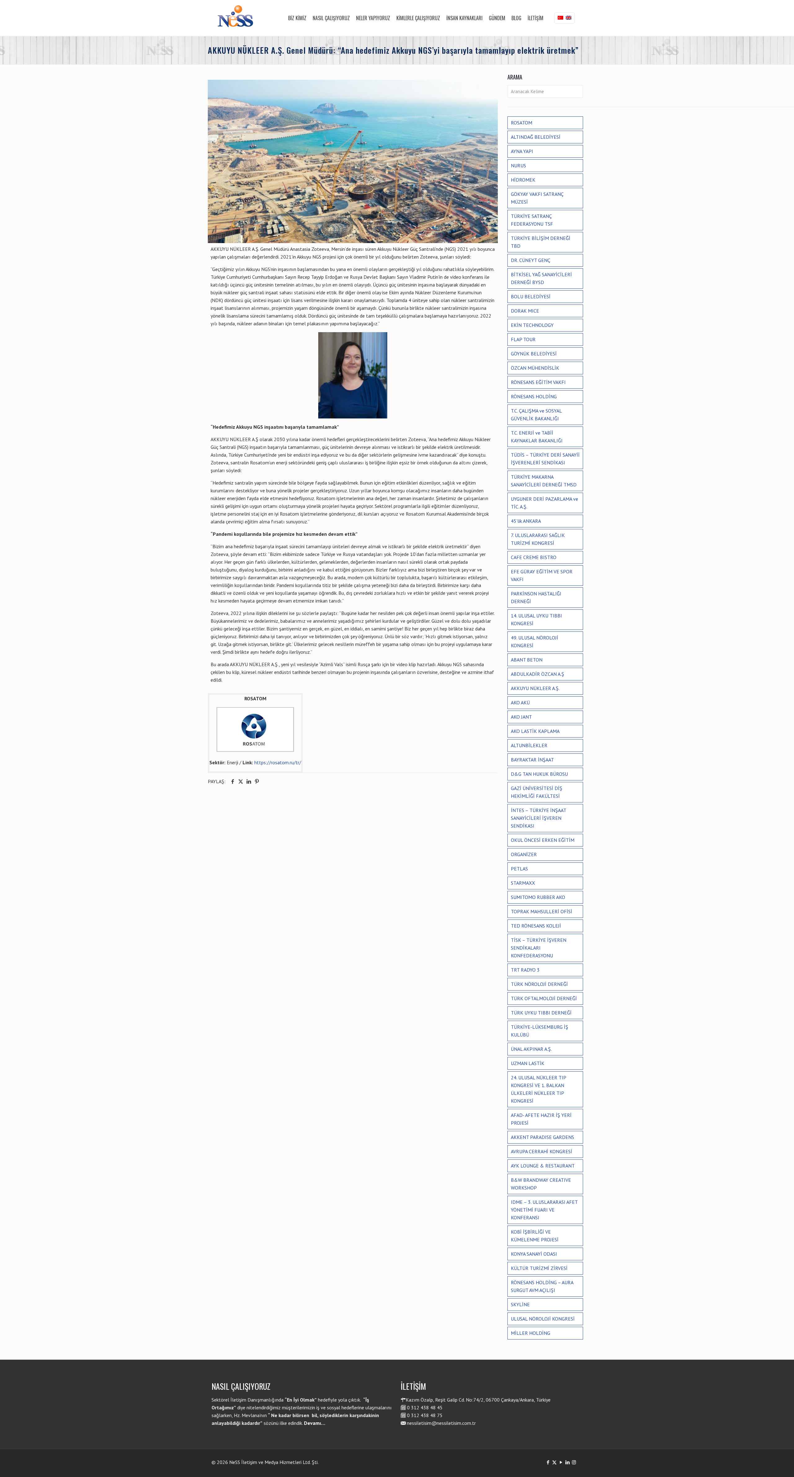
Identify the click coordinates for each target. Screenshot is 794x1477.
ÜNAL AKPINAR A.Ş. (531, 1049)
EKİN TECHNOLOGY (532, 325)
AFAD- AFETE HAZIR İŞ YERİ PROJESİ (541, 1119)
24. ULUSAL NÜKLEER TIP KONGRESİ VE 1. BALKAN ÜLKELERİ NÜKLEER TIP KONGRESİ (538, 1089)
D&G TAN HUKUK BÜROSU (539, 774)
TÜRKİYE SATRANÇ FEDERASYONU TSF (532, 220)
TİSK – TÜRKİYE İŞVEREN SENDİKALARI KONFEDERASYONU (538, 948)
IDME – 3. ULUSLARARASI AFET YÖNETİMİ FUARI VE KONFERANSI (544, 1210)
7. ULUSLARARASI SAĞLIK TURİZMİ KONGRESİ (538, 539)
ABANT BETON (526, 660)
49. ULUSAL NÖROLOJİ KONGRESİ (534, 641)
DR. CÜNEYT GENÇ (530, 260)
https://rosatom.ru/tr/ (277, 762)
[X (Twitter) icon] (554, 1462)
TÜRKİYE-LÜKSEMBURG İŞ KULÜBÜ (539, 1031)
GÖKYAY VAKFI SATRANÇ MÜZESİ (537, 198)
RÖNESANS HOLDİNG (534, 396)
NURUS (518, 165)
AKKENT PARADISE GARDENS (542, 1137)
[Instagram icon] (574, 1462)
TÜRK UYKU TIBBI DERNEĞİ (541, 1013)
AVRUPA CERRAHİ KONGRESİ (541, 1151)
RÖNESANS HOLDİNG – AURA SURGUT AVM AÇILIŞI (542, 1286)
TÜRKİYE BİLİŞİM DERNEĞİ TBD (540, 242)
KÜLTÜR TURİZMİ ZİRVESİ (539, 1268)
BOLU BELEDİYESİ (531, 296)
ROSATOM (521, 123)
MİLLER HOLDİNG (530, 1333)
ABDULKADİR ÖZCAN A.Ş (537, 674)
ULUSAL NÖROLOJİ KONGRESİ (543, 1319)
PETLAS (519, 868)
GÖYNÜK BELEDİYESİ (534, 353)
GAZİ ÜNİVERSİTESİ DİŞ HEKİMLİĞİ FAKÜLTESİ (536, 792)
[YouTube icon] (561, 1462)
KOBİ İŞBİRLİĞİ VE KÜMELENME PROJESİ (535, 1236)
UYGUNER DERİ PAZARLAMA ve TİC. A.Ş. (544, 503)
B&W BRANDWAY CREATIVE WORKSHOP (541, 1184)
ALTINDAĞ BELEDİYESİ (535, 137)
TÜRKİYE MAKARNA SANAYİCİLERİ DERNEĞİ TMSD (544, 481)
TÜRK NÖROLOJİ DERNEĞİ (539, 984)
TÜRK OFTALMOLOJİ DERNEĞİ (544, 998)
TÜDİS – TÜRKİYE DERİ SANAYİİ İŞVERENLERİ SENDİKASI (545, 459)
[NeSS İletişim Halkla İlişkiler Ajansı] (235, 18)
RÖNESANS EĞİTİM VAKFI (538, 382)
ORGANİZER (524, 854)
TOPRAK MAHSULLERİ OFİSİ (541, 911)
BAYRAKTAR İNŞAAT (532, 760)
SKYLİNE (520, 1304)
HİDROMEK (523, 180)
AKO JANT (521, 717)
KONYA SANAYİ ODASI (534, 1254)
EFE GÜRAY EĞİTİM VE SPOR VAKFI (542, 575)
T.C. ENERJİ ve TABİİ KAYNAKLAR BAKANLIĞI (537, 437)
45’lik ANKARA (526, 521)
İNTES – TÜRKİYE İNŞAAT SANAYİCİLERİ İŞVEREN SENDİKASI (538, 818)
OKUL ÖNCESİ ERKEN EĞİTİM (542, 840)
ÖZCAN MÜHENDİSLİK (535, 368)
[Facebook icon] (548, 1462)
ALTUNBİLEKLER (529, 745)
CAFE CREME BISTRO (533, 557)
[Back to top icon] (764, 1464)
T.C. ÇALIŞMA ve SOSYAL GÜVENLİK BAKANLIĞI (536, 415)
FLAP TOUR (523, 339)
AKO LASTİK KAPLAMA (535, 731)
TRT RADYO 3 (525, 970)
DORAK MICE (525, 311)
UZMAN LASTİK (527, 1063)
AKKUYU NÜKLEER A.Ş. (535, 688)
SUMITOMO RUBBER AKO (538, 897)
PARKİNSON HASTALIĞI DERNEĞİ (536, 597)
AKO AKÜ (520, 702)
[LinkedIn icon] (567, 1462)
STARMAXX (523, 883)
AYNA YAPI (522, 151)
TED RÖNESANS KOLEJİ (536, 926)
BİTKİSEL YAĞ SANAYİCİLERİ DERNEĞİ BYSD (541, 278)
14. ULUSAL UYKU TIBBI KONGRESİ (536, 619)
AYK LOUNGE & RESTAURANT (543, 1166)
